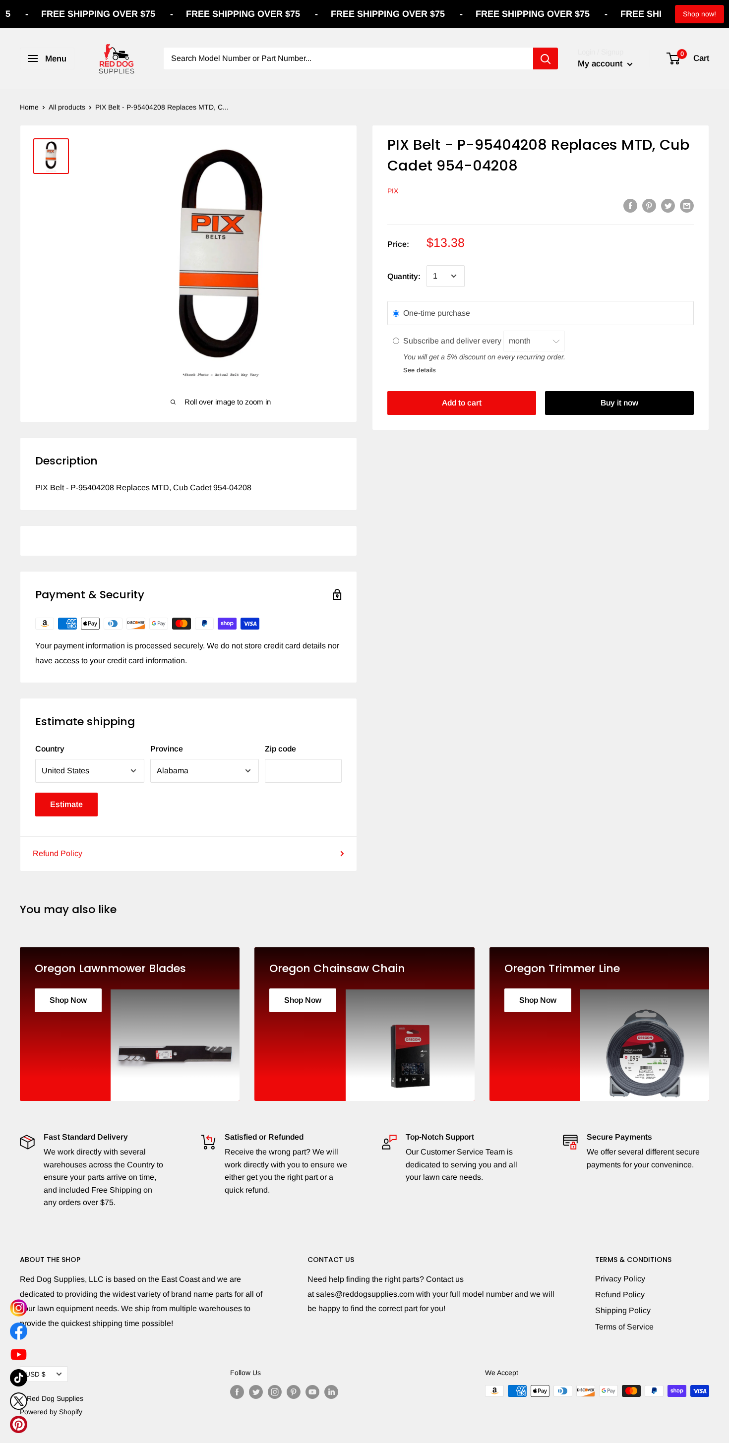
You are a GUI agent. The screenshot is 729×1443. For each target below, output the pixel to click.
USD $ (35, 1374)
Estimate (66, 804)
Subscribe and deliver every (453, 340)
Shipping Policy (623, 1310)
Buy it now (619, 403)
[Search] (545, 58)
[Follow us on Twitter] (256, 1392)
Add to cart (462, 403)
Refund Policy (57, 853)
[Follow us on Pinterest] (294, 1392)
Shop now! (699, 14)
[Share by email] (687, 205)
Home (29, 107)
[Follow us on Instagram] (275, 1392)
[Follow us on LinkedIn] (331, 1392)
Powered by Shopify (51, 1412)
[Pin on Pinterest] (649, 205)
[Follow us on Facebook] (237, 1392)
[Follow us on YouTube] (312, 1392)
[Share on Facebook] (630, 205)
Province (166, 749)
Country (49, 749)
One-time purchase (436, 313)
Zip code (280, 749)
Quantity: (404, 276)
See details (419, 369)
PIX (392, 191)
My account (601, 63)
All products (67, 107)
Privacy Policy (620, 1278)
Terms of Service (624, 1327)
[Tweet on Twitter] (668, 205)
